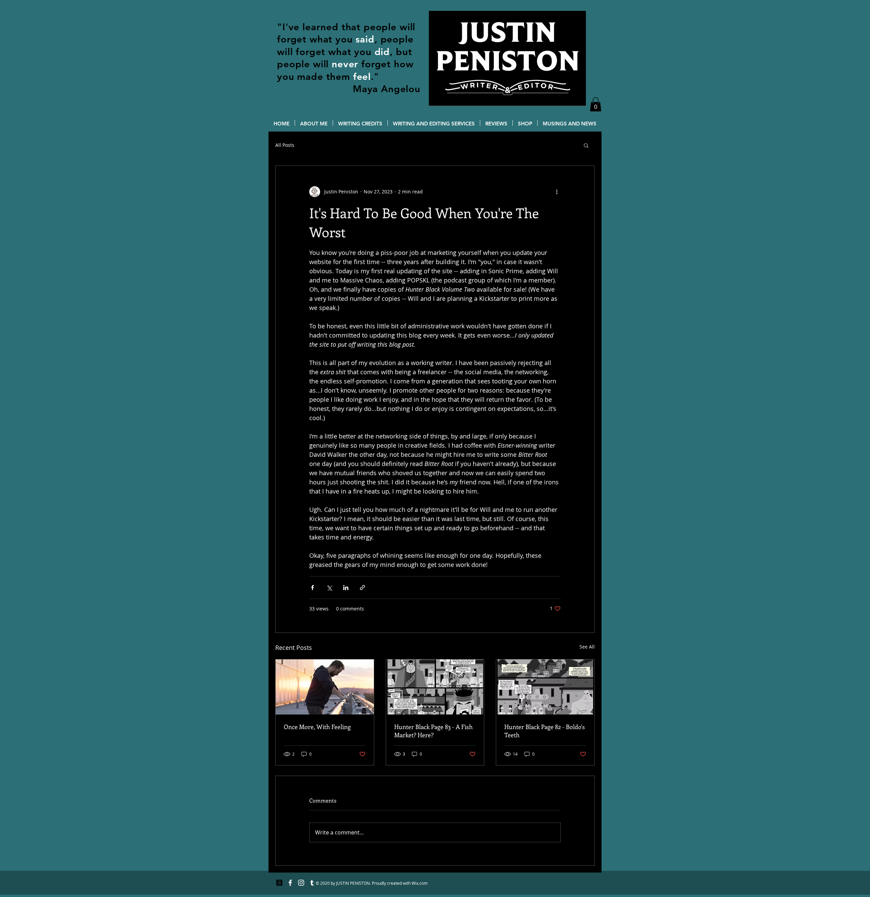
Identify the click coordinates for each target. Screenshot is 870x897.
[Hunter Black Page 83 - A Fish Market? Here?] (435, 686)
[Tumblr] (312, 883)
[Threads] (279, 883)
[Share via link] (362, 587)
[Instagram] (301, 883)
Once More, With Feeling (317, 727)
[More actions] (557, 192)
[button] (596, 104)
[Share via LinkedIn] (346, 587)
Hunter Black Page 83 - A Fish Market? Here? (433, 731)
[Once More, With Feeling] (325, 686)
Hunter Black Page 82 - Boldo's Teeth (544, 731)
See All (587, 646)
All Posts (284, 145)
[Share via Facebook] (312, 587)
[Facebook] (290, 883)
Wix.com (420, 883)
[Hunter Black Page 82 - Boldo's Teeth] (545, 686)
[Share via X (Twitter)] (329, 587)
